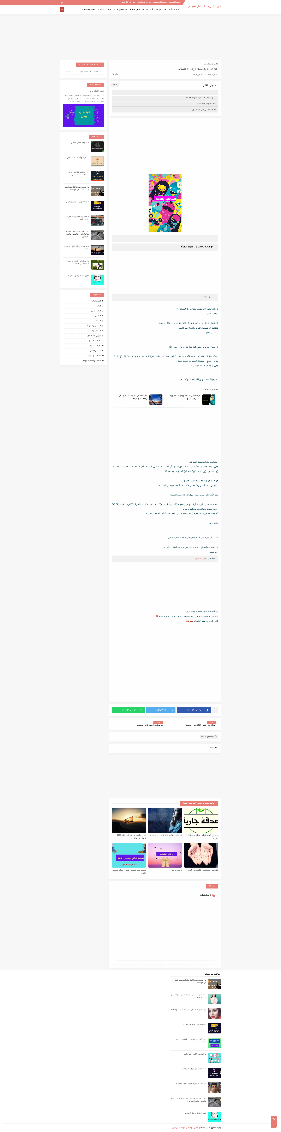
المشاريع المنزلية (136, 10)
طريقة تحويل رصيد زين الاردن (77, 202)
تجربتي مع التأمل (94, 336)
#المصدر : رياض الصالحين (204, 110)
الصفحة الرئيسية (175, 2)
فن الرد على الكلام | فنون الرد (195, 1054)
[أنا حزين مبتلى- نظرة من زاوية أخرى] (165, 820)
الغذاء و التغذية (104, 10)
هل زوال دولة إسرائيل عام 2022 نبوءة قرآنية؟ (131, 837)
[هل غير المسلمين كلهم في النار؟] (201, 855)
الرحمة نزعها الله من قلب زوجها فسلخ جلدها (188, 1010)
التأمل (98, 306)
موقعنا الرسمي (88, 10)
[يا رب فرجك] (165, 855)
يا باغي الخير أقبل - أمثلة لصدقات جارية (202, 837)
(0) (113, 75)
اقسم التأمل (173, 10)
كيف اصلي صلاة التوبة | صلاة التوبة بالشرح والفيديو (185, 397)
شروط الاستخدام (144, 2)
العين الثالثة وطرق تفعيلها (78, 276)
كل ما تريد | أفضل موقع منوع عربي (197, 6)
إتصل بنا (133, 2)
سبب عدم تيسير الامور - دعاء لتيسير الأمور (129, 872)
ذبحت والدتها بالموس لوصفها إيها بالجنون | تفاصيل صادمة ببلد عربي (77, 234)
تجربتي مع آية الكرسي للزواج (78, 158)
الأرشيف (124, 2)
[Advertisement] (140, 36)
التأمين (98, 316)
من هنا (190, 621)
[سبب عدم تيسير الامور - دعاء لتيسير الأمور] (129, 855)
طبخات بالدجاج (95, 341)
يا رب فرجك (176, 870)
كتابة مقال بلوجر (94, 356)
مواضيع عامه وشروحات (156, 10)
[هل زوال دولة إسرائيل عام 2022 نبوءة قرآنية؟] (129, 820)
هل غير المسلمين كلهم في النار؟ (203, 870)
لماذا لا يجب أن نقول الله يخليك (194, 1069)
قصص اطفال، (95, 351)
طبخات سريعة (95, 346)
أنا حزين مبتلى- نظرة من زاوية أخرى (166, 835)
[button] (194, 710)
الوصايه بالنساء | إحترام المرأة (201, 98)
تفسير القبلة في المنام (80, 143)
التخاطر (98, 321)
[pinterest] (62, 3)
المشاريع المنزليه (94, 326)
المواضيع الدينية (120, 10)
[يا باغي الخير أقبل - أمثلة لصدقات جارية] (201, 820)
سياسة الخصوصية (160, 2)
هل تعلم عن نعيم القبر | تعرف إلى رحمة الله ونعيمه (133, 397)
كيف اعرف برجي (96, 91)
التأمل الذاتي (96, 311)
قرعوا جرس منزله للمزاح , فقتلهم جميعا (190, 1084)
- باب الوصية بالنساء (206, 104)
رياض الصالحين (201, 559)
